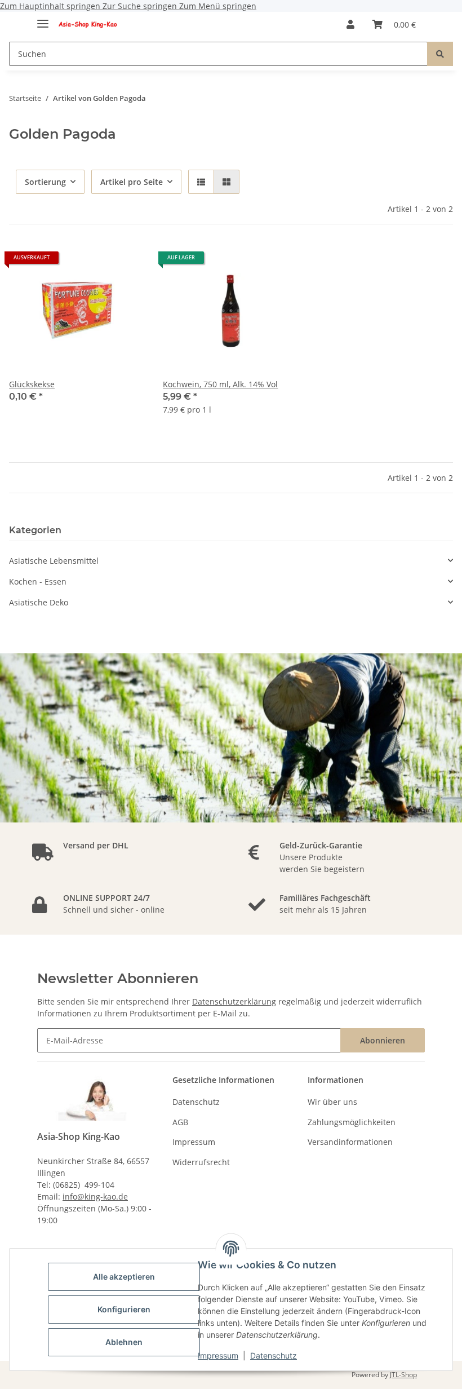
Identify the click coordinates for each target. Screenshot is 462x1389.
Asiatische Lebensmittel (54, 560)
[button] (350, 24)
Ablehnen (124, 1342)
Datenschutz (273, 1355)
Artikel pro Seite (131, 181)
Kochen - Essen (37, 581)
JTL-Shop (403, 1374)
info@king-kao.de (95, 1196)
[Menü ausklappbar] (42, 19)
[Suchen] (440, 54)
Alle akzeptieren (124, 1276)
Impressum (218, 1355)
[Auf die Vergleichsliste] (125, 261)
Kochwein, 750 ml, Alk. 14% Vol (220, 384)
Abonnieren (382, 1040)
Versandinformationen (350, 1141)
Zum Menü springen (217, 6)
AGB (180, 1122)
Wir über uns (332, 1101)
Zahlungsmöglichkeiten (352, 1122)
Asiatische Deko (38, 602)
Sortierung (45, 181)
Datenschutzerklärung (234, 1001)
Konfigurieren (123, 1309)
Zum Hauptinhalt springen (51, 6)
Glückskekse (32, 384)
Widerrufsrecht (201, 1162)
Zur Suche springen (141, 6)
